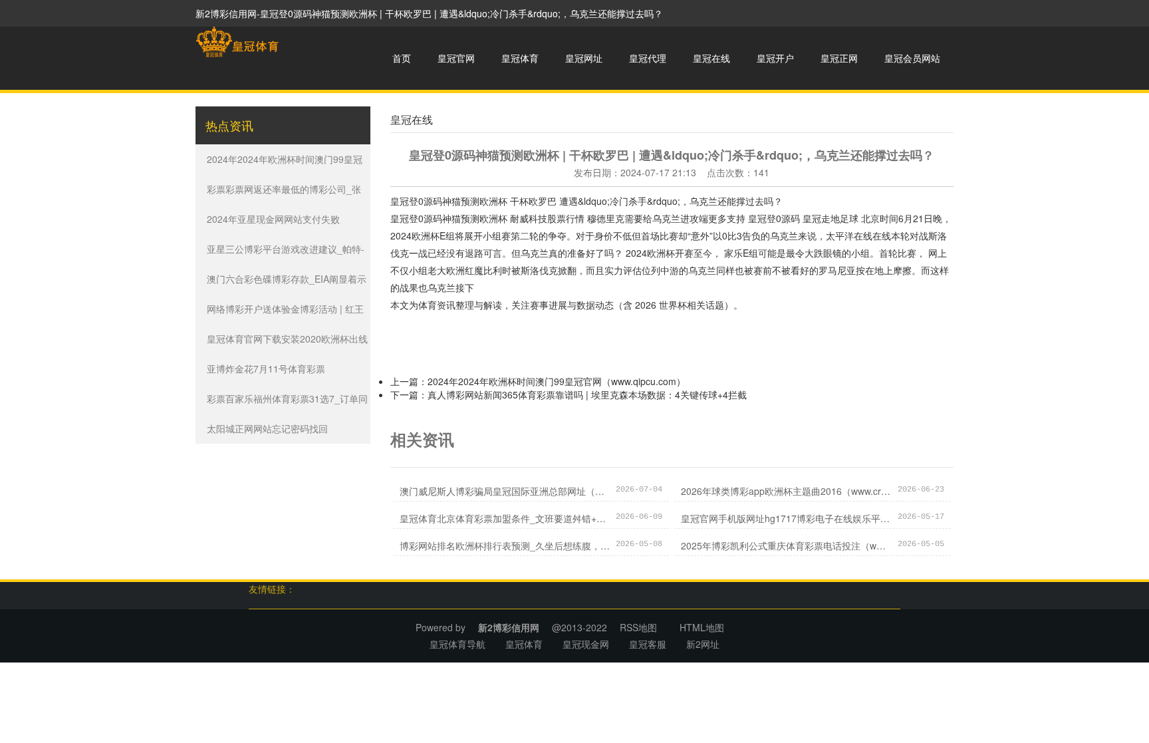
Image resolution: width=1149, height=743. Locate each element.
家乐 (733, 252)
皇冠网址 (583, 58)
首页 (401, 58)
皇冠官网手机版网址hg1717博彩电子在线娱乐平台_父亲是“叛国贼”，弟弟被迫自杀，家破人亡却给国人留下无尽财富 (786, 518)
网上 (937, 252)
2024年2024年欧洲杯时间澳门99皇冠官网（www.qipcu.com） (557, 381)
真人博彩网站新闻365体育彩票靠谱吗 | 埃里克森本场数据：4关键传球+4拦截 (587, 394)
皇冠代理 (647, 58)
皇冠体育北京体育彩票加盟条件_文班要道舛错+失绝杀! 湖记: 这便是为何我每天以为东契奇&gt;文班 (505, 518)
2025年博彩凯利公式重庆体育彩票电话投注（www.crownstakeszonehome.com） (786, 545)
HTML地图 (702, 627)
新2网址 (702, 644)
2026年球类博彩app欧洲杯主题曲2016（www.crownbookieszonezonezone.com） (786, 491)
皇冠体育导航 (457, 644)
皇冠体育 (520, 58)
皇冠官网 (456, 58)
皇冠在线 (711, 58)
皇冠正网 (839, 58)
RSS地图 (638, 627)
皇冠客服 (647, 644)
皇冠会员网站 (912, 58)
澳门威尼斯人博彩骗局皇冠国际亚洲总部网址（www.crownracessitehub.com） (505, 491)
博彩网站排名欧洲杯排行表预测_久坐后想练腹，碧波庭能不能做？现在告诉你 (505, 545)
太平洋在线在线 (858, 235)
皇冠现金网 (586, 644)
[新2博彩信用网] (237, 42)
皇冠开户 (775, 58)
